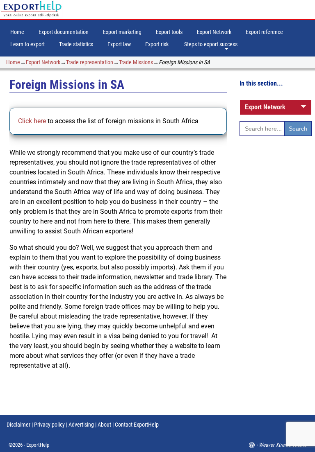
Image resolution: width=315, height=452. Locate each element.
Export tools (169, 32)
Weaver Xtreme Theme (282, 445)
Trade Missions (136, 62)
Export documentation (64, 32)
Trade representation (89, 62)
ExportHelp (37, 445)
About (104, 424)
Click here (33, 121)
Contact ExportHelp (137, 424)
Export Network (214, 32)
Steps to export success (210, 44)
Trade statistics (76, 44)
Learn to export (27, 44)
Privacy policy (49, 424)
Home (17, 32)
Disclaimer (18, 424)
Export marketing (122, 32)
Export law (119, 44)
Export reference (264, 32)
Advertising (81, 424)
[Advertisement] (276, 279)
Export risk (157, 44)
